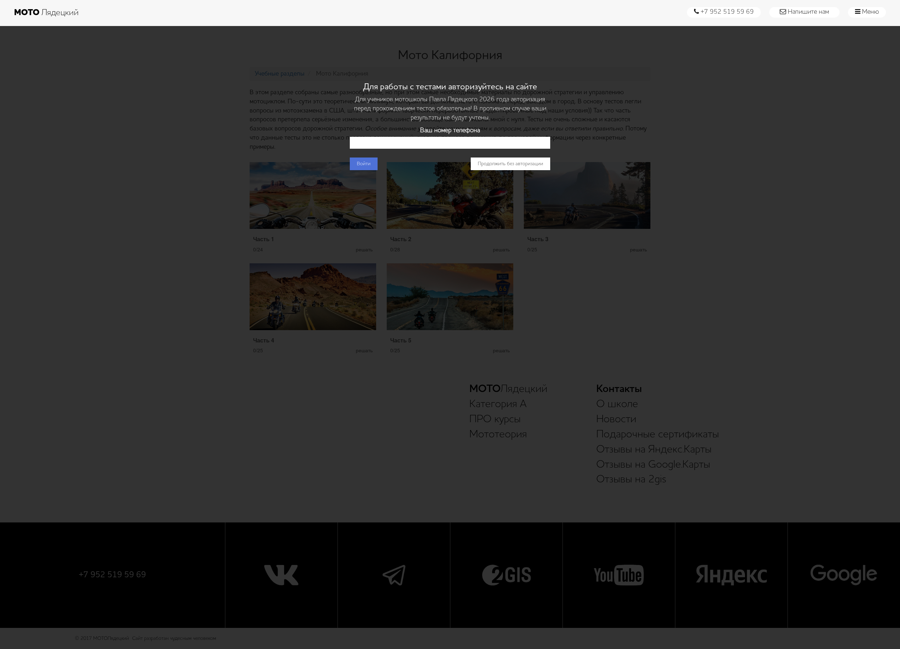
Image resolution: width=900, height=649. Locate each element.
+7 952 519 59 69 (726, 12)
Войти (364, 163)
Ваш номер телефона (450, 130)
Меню (869, 12)
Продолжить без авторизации (510, 163)
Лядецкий (46, 13)
